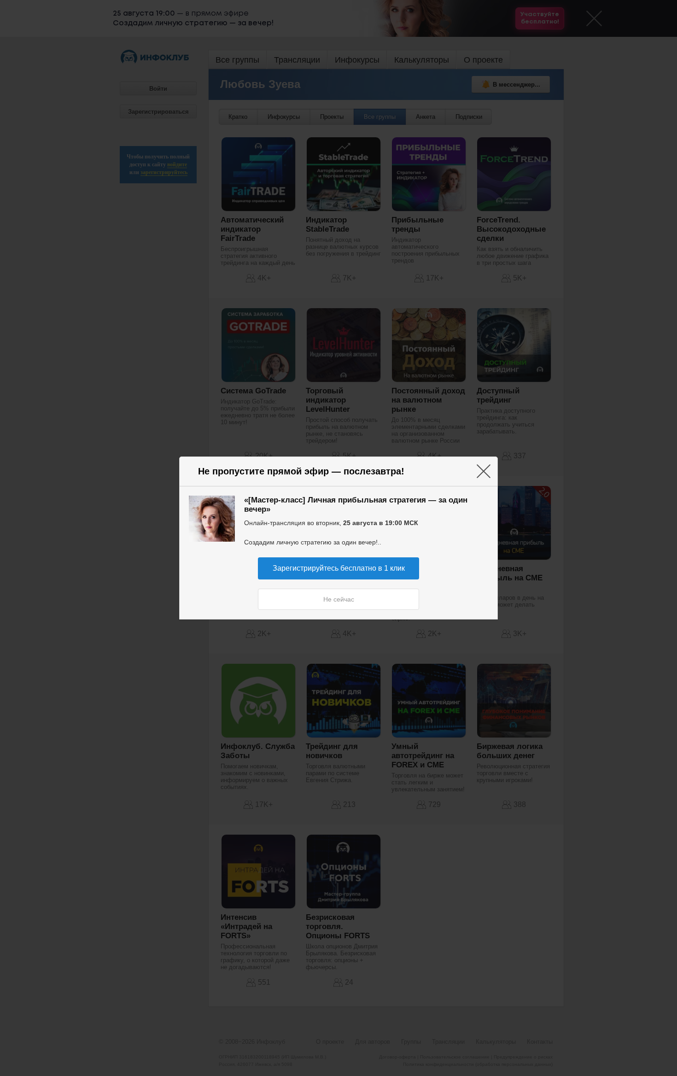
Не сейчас (338, 599)
